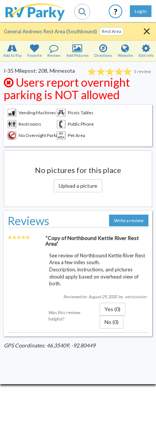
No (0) (112, 322)
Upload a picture (78, 185)
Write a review (129, 220)
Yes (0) (112, 309)
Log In (141, 11)
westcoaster (136, 296)
